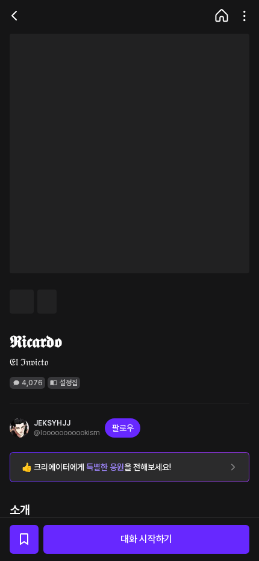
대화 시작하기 (146, 539)
